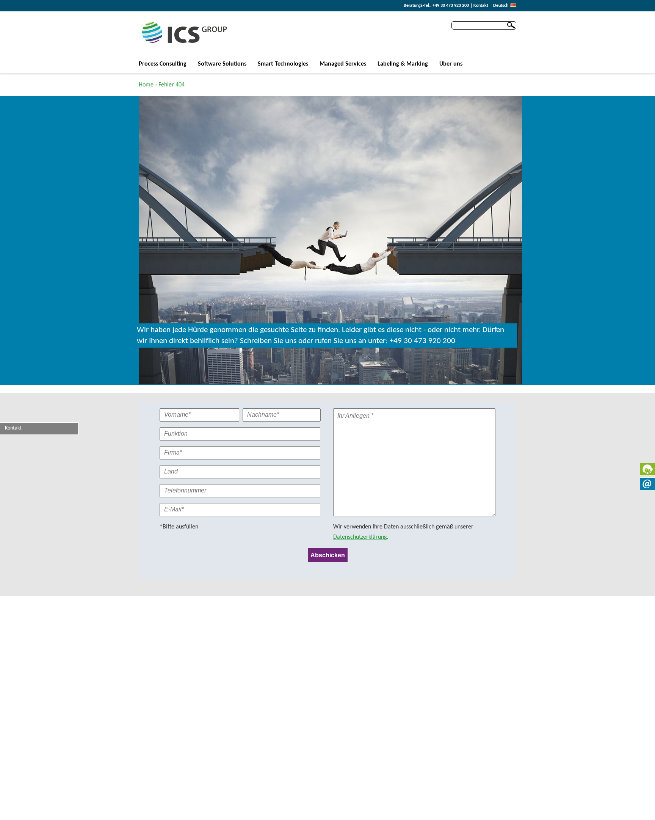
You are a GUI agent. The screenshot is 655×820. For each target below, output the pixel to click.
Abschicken (327, 555)
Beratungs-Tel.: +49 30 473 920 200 (436, 5)
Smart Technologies (283, 64)
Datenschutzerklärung (360, 537)
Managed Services (343, 64)
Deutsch (500, 5)
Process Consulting (162, 64)
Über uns (450, 64)
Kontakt (480, 5)
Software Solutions (222, 64)
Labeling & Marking (403, 64)
